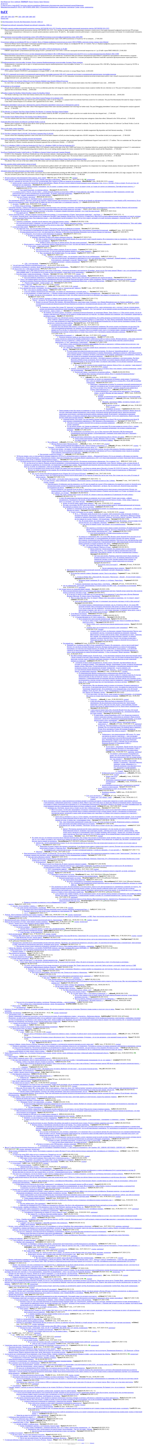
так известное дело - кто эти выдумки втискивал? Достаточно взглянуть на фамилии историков (48, 228)
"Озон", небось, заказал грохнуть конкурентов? (24, 1072)
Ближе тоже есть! (111, 776)
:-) (83, 377)
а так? (22, 1032)
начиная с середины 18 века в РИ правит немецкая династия (52, 237)
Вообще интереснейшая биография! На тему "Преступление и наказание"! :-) (81, 445)
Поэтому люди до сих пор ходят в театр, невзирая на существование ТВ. (48, 911)
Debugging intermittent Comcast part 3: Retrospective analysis (60, 105)
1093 (12, 17)
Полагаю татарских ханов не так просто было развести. (77, 337)
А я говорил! (16, 1385)
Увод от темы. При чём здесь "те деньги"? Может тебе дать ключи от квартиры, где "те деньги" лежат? (105, 598)
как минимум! (21, 1007)
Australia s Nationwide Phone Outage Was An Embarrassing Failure (65, 159)
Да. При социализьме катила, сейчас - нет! (77, 990)
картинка (75, 424)
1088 (30, 17)
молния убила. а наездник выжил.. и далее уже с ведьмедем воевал (42, 928)
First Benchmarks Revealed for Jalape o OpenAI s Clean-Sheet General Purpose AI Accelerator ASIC (32, 98)
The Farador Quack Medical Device (36, 116)
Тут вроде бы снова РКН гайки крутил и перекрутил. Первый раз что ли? (36, 1154)
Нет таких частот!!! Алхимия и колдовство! (38, 1329)
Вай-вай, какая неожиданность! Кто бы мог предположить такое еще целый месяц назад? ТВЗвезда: (67, 1177)
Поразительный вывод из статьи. (70, 878)
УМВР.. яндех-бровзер (27, 1224)
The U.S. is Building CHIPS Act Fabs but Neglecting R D (56, 145)
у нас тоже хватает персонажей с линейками (31, 907)
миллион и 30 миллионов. (44, 1406)
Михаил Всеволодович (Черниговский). (64, 444)
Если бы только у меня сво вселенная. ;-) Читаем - (32, 274)
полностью (90, 179)
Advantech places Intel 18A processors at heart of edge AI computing (22, 171)
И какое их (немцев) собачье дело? (39, 235)
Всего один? (16, 1005)
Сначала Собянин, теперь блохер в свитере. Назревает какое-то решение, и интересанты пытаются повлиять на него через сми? (51, 1044)
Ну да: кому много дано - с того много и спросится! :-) (89, 993)
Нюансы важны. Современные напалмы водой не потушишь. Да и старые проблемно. (60, 1125)
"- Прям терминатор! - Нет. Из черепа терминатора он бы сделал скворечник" (34, 949)
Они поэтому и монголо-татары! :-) (51, 454)
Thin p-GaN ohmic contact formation (12, 128)
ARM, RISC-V (36, 7)
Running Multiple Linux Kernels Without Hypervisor (51, 81)
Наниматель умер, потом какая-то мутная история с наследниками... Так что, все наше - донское (60, 1429)
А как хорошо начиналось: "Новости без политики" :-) (65, 979)
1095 (5, 17)
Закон (41, 2)
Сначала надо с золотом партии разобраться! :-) (86, 615)
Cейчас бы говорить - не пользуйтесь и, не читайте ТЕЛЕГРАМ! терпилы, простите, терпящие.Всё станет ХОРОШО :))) (49, 948)
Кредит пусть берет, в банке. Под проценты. (70, 984)
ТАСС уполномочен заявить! (57, 869)
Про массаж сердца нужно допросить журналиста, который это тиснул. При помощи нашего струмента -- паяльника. (55, 946)
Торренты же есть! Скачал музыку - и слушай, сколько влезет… (37, 1307)
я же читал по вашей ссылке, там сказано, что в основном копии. (104, 524)
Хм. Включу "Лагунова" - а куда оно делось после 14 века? (59, 479)
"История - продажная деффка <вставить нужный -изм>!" (121, 402)
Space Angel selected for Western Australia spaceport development (21, 138)
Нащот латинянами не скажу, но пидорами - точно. (115, 788)
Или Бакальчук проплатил (21, 1074)
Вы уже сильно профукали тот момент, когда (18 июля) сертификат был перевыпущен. (65, 1258)
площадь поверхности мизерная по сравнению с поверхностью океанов (48, 1401)
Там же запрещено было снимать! (113, 568)
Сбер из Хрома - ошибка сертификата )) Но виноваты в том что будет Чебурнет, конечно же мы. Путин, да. (48, 1207)
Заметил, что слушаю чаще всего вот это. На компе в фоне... (48, 1331)
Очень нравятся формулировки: (34, 1198)
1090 (23, 17)
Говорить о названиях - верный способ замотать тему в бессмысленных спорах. (42, 221)
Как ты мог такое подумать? (21, 1081)
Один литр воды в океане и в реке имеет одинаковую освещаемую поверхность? (55, 1403)
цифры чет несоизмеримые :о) (42, 1405)
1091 (19, 17)
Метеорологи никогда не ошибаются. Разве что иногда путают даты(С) (32, 1349)
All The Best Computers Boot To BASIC (41, 133)
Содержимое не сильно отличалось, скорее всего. (56, 1146)
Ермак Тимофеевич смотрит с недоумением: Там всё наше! (40, 1426)
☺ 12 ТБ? (31, 1317)
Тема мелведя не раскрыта (17, 953)
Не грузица (20, 1030)
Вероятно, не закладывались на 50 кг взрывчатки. (40, 1118)
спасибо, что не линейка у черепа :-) (24, 906)
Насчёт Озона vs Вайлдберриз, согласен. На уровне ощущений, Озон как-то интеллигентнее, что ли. (53, 1091)
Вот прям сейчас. (30, 1251)
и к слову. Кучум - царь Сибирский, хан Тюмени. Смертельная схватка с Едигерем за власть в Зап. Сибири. (79, 480)
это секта (15, 204)
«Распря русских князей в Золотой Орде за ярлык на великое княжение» (91, 423)
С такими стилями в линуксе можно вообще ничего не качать (48, 1314)
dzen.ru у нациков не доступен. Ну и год (45, 181)
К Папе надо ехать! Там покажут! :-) (114, 773)
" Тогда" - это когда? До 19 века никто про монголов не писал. (52, 300)
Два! (33, 248)
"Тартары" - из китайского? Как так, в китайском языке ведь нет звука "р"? (72, 447)
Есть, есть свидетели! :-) (94, 795)
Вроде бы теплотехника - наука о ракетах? (30, 1366)
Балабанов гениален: (109, 792)
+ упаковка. (24, 1067)
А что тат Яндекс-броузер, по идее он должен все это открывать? (30, 1168)
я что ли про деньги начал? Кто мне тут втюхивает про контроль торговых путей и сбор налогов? (107, 601)
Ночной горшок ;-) (18, 951)
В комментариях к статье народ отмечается (34, 1086)
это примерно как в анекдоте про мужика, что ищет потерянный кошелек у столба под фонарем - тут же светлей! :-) (82, 850)
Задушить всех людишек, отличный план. (30, 1100)
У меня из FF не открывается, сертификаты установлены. (39, 1210)
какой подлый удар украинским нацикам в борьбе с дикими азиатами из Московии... (33, 179)
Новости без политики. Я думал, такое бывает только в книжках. (26, 921)
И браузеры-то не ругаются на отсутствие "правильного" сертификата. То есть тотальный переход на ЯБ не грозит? (54, 1184)
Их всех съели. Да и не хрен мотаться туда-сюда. (28, 1434)
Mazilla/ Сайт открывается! (25, 1242)
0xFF (18, 5)
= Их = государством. (31, 263)
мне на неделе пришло (23, 1165)
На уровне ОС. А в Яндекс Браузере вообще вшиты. (45, 1214)
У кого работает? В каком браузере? (24, 1240)
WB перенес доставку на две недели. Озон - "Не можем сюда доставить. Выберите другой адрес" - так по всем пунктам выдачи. (55, 1068)
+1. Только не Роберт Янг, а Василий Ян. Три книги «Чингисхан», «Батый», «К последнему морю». (108, 577)
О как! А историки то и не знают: (82, 512)
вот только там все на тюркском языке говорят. (74, 589)
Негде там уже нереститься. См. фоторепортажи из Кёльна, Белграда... (43, 1438)
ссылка (74, 178)
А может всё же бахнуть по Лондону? (25, 1023)
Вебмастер (92, 1443)
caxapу (83, 1443)
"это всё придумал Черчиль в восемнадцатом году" (29, 265)
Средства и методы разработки (30, 5)
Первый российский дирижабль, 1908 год (38, 25)
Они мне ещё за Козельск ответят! (39, 857)
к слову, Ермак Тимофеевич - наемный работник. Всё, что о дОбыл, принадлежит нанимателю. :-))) (57, 1427)
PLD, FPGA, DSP (19, 7)
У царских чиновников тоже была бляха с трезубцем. (92, 584)
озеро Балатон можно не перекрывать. (21, 1359)
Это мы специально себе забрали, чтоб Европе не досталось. (40, 1396)
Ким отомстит (13, 1056)
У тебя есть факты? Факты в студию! (98, 547)
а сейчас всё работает (16, 1238)
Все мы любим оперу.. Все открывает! (33, 1203)
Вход (2, 2)
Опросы (36, 2)
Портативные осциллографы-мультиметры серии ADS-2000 (62, 37)
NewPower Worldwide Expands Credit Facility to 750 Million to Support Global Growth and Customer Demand (35, 152)
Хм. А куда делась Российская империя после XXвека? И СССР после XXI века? (59, 473)
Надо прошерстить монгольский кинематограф (94, 619)
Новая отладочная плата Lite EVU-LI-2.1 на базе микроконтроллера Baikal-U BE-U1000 (89, 54)
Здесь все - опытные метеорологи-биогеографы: (28, 1375)
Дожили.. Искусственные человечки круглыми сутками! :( (24, 914)
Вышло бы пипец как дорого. (26, 1098)
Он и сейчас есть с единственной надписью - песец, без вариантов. (42, 1004)
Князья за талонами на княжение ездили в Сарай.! (45, 902)
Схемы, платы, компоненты (84, 7)
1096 (2, 17)
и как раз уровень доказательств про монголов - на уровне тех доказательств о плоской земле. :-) (56, 291)
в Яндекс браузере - (38, 1256)
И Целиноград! (41, 862)
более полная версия (15, 934)
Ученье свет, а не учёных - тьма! (101, 797)
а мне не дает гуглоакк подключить (43, 1343)
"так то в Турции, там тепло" (26, 197)
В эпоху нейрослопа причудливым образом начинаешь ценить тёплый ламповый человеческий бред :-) (54, 909)
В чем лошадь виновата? (20, 958)
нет (13, 1335)
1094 (9, 17)
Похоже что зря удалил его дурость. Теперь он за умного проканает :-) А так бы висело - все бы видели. (43, 1273)
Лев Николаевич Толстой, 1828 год (31, 22)
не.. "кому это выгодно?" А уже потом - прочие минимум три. (37, 960)
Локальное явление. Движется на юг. (21, 1347)
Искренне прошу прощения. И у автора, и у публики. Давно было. (101, 580)
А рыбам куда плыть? (16, 1433)
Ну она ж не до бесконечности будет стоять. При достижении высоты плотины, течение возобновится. (50, 1368)
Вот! (33, 1042)
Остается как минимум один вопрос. (21, 956)
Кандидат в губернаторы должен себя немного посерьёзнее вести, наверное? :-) (66, 976)
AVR (27, 7)
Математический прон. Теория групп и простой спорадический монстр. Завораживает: (34, 920)
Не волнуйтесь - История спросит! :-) (91, 1000)
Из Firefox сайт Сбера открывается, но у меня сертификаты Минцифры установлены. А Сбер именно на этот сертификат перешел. (60, 1209)
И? (37, 974)
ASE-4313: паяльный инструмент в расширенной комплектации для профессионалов (87, 74)
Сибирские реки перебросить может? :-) (22, 1417)
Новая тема (4, 18)
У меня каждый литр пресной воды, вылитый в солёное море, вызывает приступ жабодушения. (44, 1391)
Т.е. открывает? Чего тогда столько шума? (30, 1175)
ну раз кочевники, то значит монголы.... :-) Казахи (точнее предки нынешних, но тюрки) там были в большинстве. (62, 293)
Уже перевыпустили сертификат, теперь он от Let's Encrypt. (48, 1249)
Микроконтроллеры (7, 7)
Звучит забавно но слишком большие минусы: (31, 1079)
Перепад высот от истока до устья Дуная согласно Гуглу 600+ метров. (32, 1356)
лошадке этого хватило (20, 925)
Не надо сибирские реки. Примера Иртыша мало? (29, 1419)
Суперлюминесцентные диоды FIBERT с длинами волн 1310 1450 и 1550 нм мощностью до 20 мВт (34, 49)
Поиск (31, 2)
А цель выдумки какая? (20, 227)
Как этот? (47, 977)
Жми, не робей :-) (22, 1025)
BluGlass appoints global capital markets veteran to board (18, 164)
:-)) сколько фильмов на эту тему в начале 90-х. (90, 617)
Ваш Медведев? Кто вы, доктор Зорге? (29, 937)
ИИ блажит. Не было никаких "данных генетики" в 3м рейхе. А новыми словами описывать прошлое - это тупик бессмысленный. (56, 211)
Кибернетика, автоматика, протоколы (61, 7)
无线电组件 (24, 2)
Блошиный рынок (69, 5)
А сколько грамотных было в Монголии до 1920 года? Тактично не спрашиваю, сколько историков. (53, 276)
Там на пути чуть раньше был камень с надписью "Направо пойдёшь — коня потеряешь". (46, 1002)
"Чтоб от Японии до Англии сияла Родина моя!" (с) (45, 1040)
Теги (12, 2)
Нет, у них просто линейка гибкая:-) (36, 290)
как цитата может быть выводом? (74, 879)
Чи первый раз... (68, 643)
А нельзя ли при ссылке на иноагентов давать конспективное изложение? (33, 1026)
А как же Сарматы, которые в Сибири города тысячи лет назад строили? (56, 298)
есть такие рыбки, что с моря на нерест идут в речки (33, 1436)
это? (10, 1333)
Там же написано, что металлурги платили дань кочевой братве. (76, 876)
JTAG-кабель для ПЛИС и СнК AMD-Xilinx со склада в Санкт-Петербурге (25, 69)
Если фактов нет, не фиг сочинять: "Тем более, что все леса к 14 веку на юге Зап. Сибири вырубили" (92, 825)
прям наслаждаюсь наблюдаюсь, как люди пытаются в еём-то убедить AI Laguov (97, 437)
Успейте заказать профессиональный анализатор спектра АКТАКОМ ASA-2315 (82, 28)
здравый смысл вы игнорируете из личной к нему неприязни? (107, 627)
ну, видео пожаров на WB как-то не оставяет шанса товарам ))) (37, 1114)
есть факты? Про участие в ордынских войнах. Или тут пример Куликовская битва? (106, 374)
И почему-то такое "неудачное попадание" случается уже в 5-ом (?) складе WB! (73, 1140)
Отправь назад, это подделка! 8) (23, 1070)
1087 (33, 17)
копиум (11, 904)
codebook (17, 2)
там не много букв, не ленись (22, 1028)
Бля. (45, 255)
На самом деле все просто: (21, 1082)
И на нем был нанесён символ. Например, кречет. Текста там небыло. (94, 573)
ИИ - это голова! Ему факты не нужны (95, 545)
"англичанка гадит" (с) (16, 1014)
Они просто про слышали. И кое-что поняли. (56, 249)
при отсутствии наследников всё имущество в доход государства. (53, 1431)
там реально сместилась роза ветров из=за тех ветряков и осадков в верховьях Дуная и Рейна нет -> (45, 1377)
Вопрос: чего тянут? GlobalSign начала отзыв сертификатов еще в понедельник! (42, 1268)
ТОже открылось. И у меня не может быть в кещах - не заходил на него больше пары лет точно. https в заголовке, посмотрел (69, 1252)
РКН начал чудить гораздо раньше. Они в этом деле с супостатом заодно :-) (45, 1158)
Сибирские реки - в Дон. (20, 1422)
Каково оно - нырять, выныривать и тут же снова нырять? (31, 195)
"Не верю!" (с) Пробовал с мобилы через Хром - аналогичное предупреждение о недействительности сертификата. (58, 1244)
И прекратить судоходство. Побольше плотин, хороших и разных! (34, 1357)
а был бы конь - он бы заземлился (31, 932)
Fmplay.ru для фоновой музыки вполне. (29, 1319)
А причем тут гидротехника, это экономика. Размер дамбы (40, 1361)
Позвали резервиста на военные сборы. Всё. (27, 1277)
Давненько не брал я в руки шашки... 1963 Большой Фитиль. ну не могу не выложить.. (33, 1279)
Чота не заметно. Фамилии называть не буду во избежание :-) (95, 998)
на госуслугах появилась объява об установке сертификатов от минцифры (33, 1161)
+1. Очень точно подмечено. (21, 206)
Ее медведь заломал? (23, 927)
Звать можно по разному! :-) (64, 335)
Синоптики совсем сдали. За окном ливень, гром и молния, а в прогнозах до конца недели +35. (36, 1345)
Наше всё (7, 2)
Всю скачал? (24, 1308)
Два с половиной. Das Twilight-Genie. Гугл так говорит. (58, 253)
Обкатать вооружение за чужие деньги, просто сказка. (27, 1051)
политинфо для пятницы (13, 1012)
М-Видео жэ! (24, 1077)
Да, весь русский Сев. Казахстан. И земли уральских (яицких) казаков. (63, 864)
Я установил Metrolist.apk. (28, 1338)
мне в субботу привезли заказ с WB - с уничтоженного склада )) (30, 1058)
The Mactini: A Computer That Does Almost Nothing (51, 111)
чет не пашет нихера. (31, 1340)
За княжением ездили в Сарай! (61, 325)
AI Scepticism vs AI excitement (10, 86)
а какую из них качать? (24, 1336)
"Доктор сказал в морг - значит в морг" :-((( (38, 283)
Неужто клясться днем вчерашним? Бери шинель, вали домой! (25, 178)
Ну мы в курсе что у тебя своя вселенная (25, 269)
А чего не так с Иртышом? (25, 1420)
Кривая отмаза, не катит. (67, 988)
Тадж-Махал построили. (79, 613)
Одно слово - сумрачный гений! (38, 246)
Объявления (79, 5)
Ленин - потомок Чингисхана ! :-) (35, 286)
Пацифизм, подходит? (113, 409)
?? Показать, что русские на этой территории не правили (43, 234)
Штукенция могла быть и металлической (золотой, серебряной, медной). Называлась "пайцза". (98, 570)
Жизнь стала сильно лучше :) (76, 991)
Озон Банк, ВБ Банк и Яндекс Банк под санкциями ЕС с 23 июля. (38, 1156)
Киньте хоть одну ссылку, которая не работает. (27, 1189)
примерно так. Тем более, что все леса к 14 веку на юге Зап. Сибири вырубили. (73, 808)
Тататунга (93, 699)
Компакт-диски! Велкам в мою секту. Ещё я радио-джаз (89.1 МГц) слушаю (41, 1326)
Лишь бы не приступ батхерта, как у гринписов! (32, 1415)
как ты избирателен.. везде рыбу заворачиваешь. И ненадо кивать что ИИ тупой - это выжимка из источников (99, 585)
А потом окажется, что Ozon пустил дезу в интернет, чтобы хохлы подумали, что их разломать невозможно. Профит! (55, 1084)
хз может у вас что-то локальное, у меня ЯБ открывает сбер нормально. (44, 1223)
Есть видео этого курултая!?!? (108, 564)
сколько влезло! (29, 1315)
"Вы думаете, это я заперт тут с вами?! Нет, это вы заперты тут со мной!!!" (49, 1160)
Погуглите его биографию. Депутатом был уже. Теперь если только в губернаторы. (59, 972)
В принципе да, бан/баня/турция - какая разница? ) (37, 199)
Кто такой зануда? (22, 213)
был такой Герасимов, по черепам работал (34, 190)
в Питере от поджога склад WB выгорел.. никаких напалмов (56, 1144)
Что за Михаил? (52, 442)
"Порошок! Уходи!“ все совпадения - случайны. (36, 1102)
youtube (89, 920)
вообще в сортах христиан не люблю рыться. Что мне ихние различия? (63, 242)
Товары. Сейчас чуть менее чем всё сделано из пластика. (35, 1061)
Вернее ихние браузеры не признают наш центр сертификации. (41, 1233)
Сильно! (120, 771)
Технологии (45, 7)
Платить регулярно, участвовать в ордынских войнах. (93, 372)
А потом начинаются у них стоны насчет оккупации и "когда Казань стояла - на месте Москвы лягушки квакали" (117, 392)
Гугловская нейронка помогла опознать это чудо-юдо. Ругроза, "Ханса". (28, 1440)
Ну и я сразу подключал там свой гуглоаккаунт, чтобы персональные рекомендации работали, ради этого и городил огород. (69, 1342)
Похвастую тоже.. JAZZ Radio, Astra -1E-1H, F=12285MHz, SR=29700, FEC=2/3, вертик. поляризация (54, 1328)
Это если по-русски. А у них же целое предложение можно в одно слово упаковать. (64, 251)
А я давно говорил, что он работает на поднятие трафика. (94, 440)
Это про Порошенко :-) (35, 1107)
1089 (26, 17)
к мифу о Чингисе (26, 284)
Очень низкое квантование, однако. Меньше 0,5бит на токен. (95, 438)
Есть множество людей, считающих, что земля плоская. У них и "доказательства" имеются (50, 288)
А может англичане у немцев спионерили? (65, 262)
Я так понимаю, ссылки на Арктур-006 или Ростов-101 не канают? (34, 1289)
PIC (30, 7)
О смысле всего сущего (8, 5)
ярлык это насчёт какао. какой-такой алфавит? (78, 503)
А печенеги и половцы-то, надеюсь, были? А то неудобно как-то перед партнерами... (40, 267)
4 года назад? (16, 1163)
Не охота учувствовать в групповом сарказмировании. (85, 881)
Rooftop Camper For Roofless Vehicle (38, 93)
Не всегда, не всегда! (113, 405)
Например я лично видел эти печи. (63, 874)
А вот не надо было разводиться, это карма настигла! (69, 1142)
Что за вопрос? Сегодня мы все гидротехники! (24, 1363)
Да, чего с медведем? (19, 955)
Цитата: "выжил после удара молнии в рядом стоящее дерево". (29, 923)
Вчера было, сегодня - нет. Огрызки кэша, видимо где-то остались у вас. (52, 1254)
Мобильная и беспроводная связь (52, 5)
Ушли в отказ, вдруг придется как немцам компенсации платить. (108, 624)
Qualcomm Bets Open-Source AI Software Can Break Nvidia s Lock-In (23, 122)
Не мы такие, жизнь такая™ (64, 986)
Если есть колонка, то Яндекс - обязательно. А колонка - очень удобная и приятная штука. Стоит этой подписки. (53, 1300)
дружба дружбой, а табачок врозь (27, 1424)
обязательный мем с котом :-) (29, 1167)
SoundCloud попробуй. (16, 1294)
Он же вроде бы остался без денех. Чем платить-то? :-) (34, 1075)
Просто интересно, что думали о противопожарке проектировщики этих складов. (47, 1116)
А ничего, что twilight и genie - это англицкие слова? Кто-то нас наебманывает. (73, 256)
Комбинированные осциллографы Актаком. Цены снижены (62, 62)
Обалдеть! (39, 851)
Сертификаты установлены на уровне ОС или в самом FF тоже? (45, 1212)
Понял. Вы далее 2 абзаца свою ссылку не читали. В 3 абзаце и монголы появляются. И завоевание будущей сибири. (94, 494)
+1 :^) (26, 913)
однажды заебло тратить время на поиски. (30, 1321)
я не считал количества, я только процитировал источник (109, 533)
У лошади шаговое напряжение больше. (29, 930)
